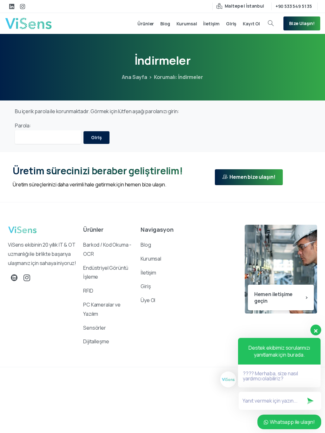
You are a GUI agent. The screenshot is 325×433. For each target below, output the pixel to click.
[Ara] (270, 23)
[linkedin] (11, 6)
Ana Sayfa (134, 77)
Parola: (23, 125)
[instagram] (22, 6)
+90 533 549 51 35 (293, 6)
